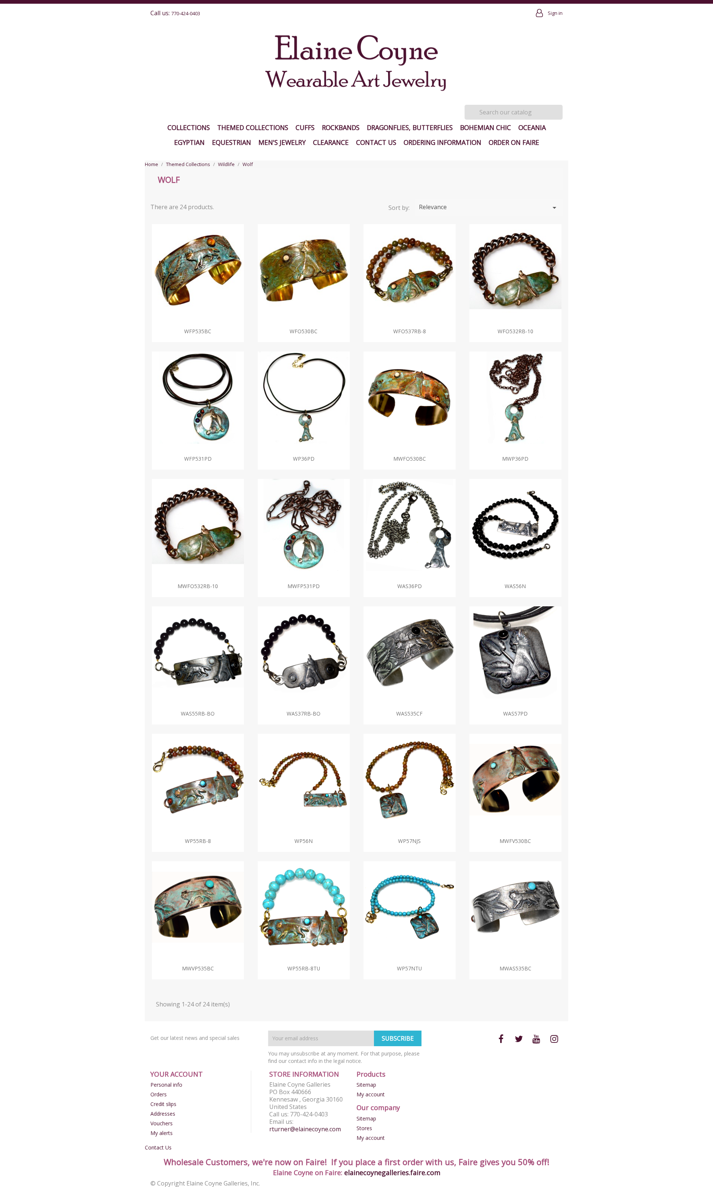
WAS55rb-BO (198, 713)
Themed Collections (252, 127)
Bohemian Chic (485, 127)
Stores (364, 1128)
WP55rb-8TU (303, 968)
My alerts (161, 1132)
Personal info (166, 1084)
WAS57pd (515, 713)
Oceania (532, 127)
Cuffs (305, 127)
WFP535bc (197, 331)
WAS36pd (409, 586)
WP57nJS (409, 840)
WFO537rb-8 (409, 331)
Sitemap (366, 1084)
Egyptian (189, 142)
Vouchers (161, 1123)
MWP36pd (515, 458)
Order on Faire (514, 142)
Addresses (162, 1113)
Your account (176, 1074)
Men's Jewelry (282, 142)
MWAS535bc (515, 968)
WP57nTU (409, 968)
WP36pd (304, 458)
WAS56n (515, 586)
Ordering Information (442, 142)
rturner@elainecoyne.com (305, 1129)
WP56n (303, 840)
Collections (188, 127)
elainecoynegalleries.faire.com (392, 1172)
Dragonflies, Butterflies (410, 127)
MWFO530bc (409, 458)
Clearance (331, 142)
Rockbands (340, 127)
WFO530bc (304, 331)
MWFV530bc (515, 840)
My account (370, 1094)
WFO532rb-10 (515, 331)
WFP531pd (198, 458)
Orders (158, 1094)
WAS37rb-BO (303, 713)
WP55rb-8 (198, 840)
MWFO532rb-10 (198, 586)
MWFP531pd (303, 586)
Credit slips (163, 1103)
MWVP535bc (198, 968)
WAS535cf (409, 713)
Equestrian (231, 142)
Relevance (489, 207)
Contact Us (376, 142)
